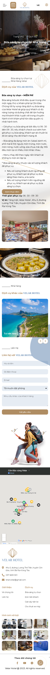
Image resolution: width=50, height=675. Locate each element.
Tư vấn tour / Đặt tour (16, 333)
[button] (5, 5)
